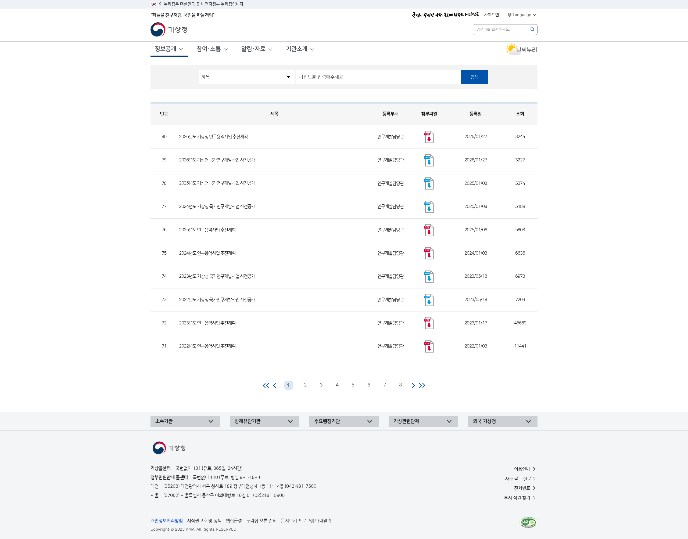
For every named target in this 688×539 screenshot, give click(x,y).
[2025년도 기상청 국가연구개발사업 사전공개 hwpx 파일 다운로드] (429, 183)
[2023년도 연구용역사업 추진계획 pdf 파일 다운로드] (429, 323)
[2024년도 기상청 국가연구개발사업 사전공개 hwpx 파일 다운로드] (429, 207)
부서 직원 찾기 (517, 497)
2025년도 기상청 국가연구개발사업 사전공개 (217, 183)
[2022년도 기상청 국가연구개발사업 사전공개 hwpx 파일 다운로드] (429, 300)
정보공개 (165, 49)
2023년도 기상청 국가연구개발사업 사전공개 (217, 276)
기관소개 (296, 49)
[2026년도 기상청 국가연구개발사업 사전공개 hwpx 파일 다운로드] (429, 160)
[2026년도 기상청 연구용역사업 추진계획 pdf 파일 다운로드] (429, 137)
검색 (474, 77)
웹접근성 (234, 520)
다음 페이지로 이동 (413, 385)
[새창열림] (521, 49)
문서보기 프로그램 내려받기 (306, 520)
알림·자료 (253, 49)
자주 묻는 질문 (518, 478)
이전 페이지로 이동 (275, 385)
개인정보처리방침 (166, 520)
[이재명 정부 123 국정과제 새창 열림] (445, 15)
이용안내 (522, 469)
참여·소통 (209, 49)
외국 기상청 (484, 421)
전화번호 (522, 488)
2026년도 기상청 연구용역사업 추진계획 (213, 136)
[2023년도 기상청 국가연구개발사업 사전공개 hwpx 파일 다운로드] (429, 276)
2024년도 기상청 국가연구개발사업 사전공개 (217, 206)
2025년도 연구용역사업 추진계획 (207, 229)
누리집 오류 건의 (261, 520)
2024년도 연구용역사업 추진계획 (207, 253)
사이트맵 (491, 15)
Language (522, 15)
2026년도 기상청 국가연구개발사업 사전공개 (217, 160)
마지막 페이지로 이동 (422, 385)
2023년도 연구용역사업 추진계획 (207, 323)
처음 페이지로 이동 (266, 385)
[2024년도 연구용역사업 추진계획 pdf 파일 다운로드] (429, 253)
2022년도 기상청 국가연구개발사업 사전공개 (217, 299)
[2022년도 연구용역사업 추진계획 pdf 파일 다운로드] (429, 346)
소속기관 (164, 421)
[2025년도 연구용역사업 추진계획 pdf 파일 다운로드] (429, 230)
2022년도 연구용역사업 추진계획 (207, 346)
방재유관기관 (247, 421)
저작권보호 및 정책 (204, 520)
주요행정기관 (327, 421)
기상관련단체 (406, 421)
